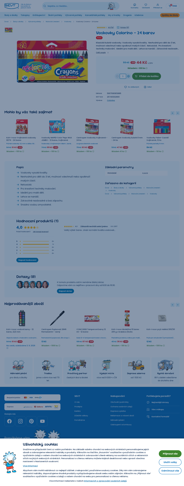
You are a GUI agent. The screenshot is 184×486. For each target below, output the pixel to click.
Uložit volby (170, 462)
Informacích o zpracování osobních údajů (105, 480)
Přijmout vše (170, 453)
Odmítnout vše (170, 470)
